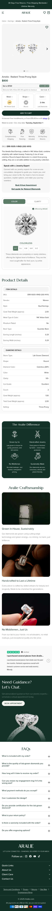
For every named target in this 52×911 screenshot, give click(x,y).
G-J (20, 248)
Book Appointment (13, 703)
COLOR (14, 201)
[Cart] (48, 12)
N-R (31, 248)
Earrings (11, 21)
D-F (15, 248)
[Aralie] (26, 13)
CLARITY (37, 201)
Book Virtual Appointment (26, 185)
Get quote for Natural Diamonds (26, 189)
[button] (3, 13)
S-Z (36, 248)
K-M (25, 248)
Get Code (44, 90)
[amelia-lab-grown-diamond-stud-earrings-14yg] (46, 27)
